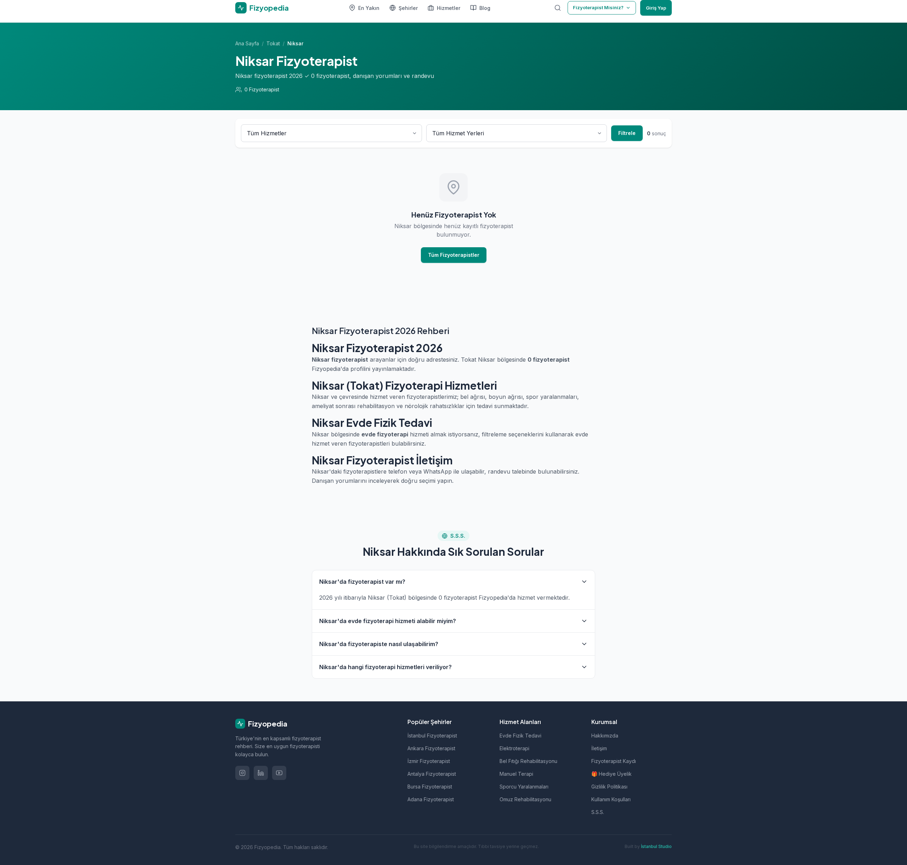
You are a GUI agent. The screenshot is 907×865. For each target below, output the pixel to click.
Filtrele (627, 133)
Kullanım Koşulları (611, 799)
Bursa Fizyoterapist (429, 787)
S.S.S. (597, 812)
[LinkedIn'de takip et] (261, 773)
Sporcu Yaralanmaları (524, 787)
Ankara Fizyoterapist (431, 748)
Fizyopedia (267, 723)
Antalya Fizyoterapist (431, 774)
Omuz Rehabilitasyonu (525, 799)
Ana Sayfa (247, 43)
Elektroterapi (514, 748)
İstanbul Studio (656, 846)
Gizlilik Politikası (609, 787)
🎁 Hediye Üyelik (611, 774)
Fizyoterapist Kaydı (613, 761)
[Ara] (558, 8)
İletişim (599, 748)
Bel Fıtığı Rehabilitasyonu (528, 761)
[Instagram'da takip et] (242, 773)
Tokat (273, 43)
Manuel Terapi (516, 774)
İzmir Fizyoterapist (428, 761)
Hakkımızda (604, 736)
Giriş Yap (656, 8)
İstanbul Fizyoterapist (432, 736)
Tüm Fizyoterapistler (453, 255)
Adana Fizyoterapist (430, 799)
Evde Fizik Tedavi (520, 736)
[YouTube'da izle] (279, 773)
